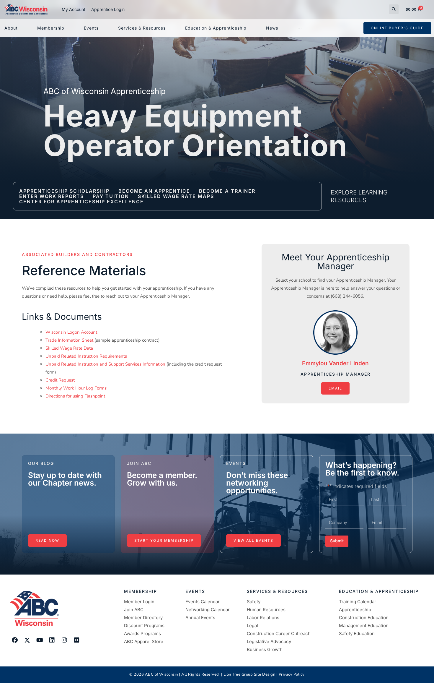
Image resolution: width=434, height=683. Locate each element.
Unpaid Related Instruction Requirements (86, 356)
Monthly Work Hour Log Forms (76, 388)
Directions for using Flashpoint (75, 396)
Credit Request (60, 380)
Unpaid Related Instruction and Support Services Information (105, 364)
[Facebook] (15, 640)
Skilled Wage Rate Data (69, 348)
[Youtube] (39, 640)
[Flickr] (77, 640)
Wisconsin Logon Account (71, 332)
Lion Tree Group (238, 674)
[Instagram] (64, 640)
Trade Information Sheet (69, 340)
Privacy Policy (292, 674)
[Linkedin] (52, 640)
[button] (394, 9)
